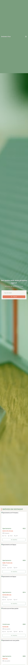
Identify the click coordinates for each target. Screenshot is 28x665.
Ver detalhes (14, 539)
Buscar (15, 296)
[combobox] (14, 292)
